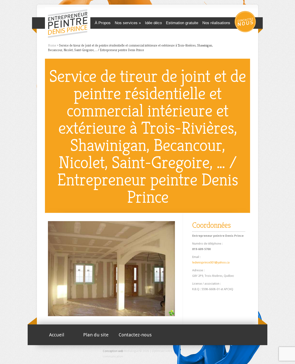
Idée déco (153, 23)
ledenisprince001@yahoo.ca (211, 262)
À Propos (103, 23)
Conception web (113, 351)
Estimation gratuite (182, 23)
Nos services (126, 23)
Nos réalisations (216, 23)
